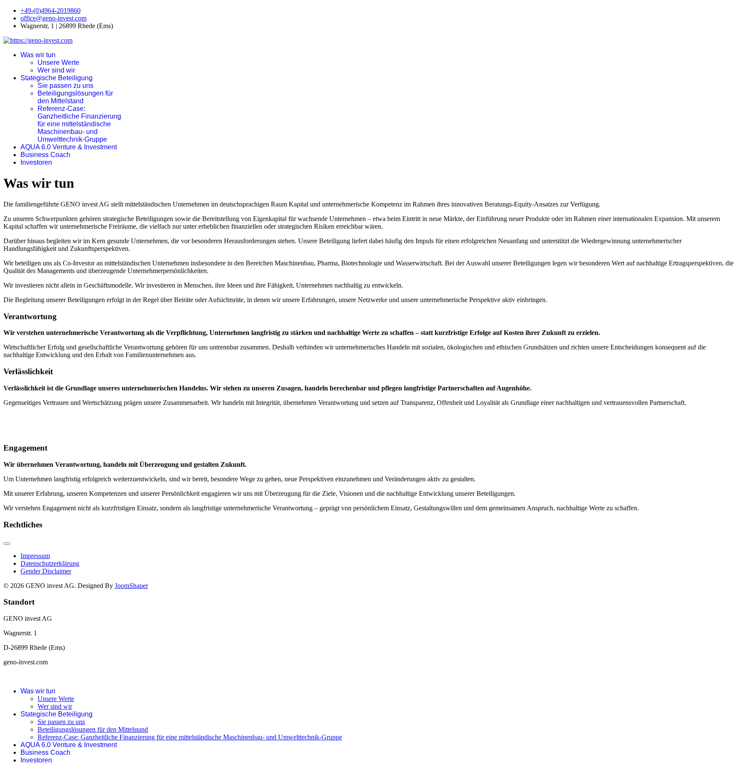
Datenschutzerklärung (49, 563)
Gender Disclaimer (45, 571)
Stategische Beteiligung (56, 77)
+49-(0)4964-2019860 (50, 10)
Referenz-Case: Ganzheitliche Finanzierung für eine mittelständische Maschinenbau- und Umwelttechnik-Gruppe (79, 124)
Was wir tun (37, 54)
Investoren (36, 162)
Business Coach (45, 154)
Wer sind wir (56, 70)
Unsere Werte (58, 62)
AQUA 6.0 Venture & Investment (68, 147)
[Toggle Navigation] (6, 543)
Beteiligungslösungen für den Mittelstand (75, 97)
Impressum (35, 555)
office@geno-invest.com (53, 18)
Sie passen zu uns (65, 85)
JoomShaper (131, 585)
